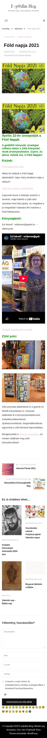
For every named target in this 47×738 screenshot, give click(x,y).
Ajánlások (9, 37)
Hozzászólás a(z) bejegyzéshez (17, 55)
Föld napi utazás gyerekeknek (17, 188)
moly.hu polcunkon (29, 434)
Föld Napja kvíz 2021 (13, 166)
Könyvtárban (25, 37)
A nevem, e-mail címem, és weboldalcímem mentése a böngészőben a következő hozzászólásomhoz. (25, 685)
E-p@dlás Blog (23, 6)
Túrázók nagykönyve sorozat (17, 329)
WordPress (32, 733)
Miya (13, 52)
